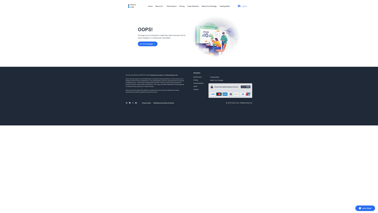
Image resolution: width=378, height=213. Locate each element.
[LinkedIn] (136, 103)
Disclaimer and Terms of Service (163, 103)
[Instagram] (127, 103)
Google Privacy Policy (157, 75)
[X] (133, 103)
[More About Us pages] (163, 6)
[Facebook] (130, 103)
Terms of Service (170, 75)
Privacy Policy (146, 103)
